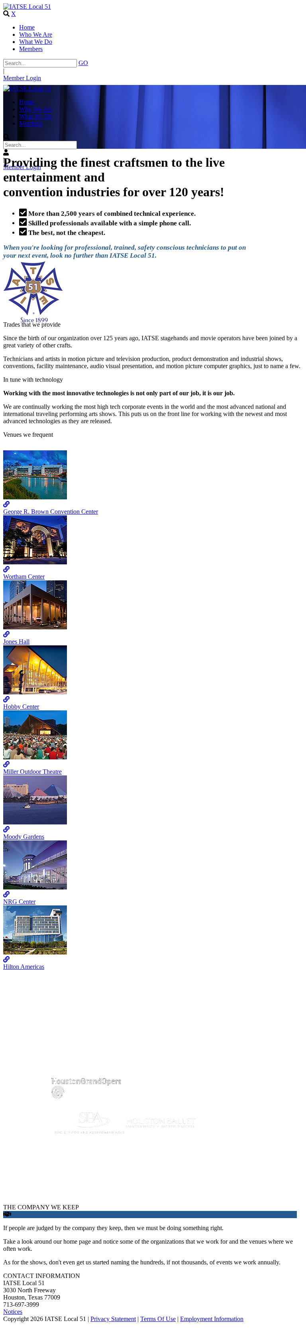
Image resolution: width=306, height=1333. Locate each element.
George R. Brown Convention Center (50, 511)
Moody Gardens (23, 836)
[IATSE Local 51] (27, 6)
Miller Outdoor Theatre (32, 771)
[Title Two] (35, 562)
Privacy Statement (113, 1318)
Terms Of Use (158, 1318)
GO (83, 62)
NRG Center (19, 901)
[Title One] (35, 497)
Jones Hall (16, 641)
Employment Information (211, 1318)
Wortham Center (24, 576)
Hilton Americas (23, 966)
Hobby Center (21, 706)
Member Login (22, 78)
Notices (12, 1311)
